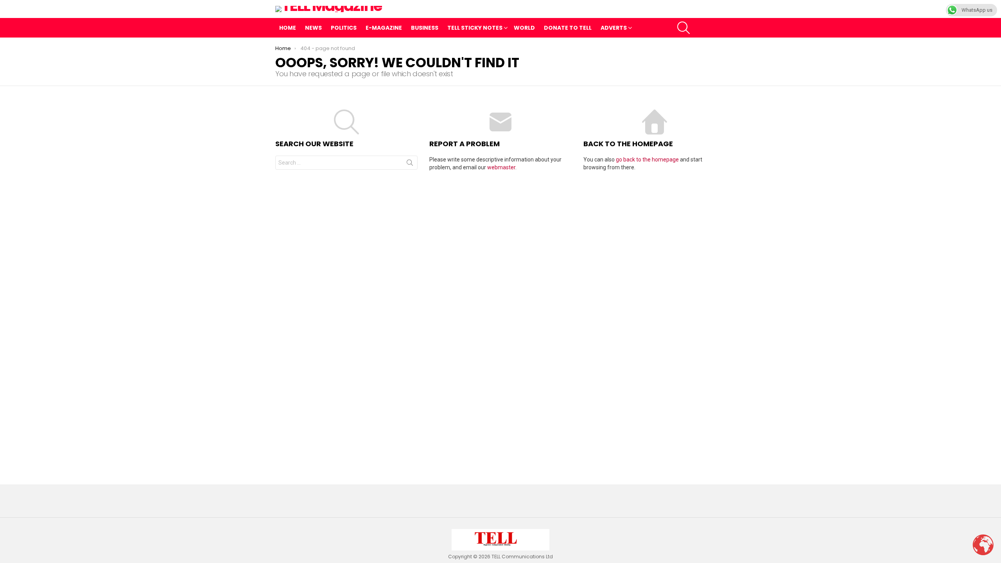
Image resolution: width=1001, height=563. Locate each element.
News (313, 28)
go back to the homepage (647, 159)
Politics (344, 28)
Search (410, 164)
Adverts (614, 28)
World (524, 28)
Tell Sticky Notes (474, 28)
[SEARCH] (683, 28)
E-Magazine (384, 28)
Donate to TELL (568, 28)
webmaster (501, 167)
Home (287, 28)
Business (424, 28)
